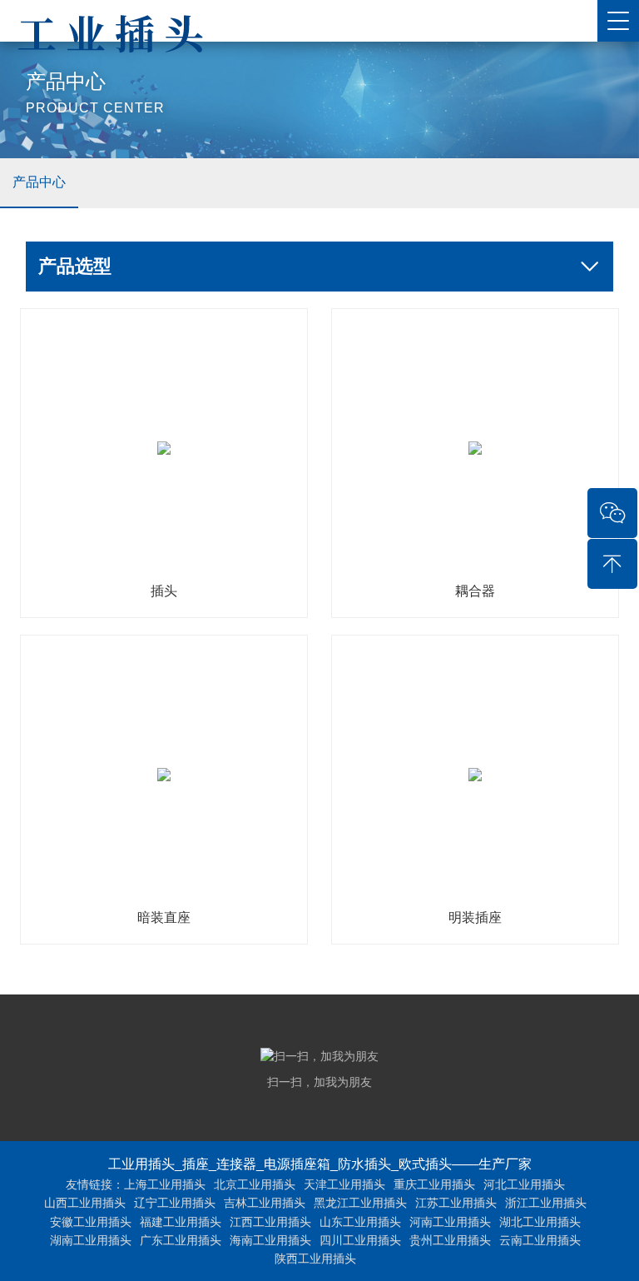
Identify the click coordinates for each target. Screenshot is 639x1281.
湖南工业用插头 (90, 1240)
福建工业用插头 (180, 1222)
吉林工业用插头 (264, 1202)
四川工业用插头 (360, 1240)
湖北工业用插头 (540, 1222)
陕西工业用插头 (315, 1258)
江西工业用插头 (270, 1222)
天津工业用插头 (344, 1184)
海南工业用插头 (270, 1240)
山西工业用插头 (85, 1202)
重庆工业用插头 (434, 1184)
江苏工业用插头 (456, 1202)
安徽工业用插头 (90, 1222)
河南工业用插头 (450, 1222)
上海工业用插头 (165, 1184)
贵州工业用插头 (450, 1240)
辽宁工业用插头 (174, 1202)
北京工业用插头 (254, 1184)
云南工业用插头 (540, 1240)
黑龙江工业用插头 (360, 1202)
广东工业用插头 (180, 1240)
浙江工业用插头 (546, 1202)
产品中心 (39, 182)
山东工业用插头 (360, 1222)
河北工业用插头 (524, 1184)
